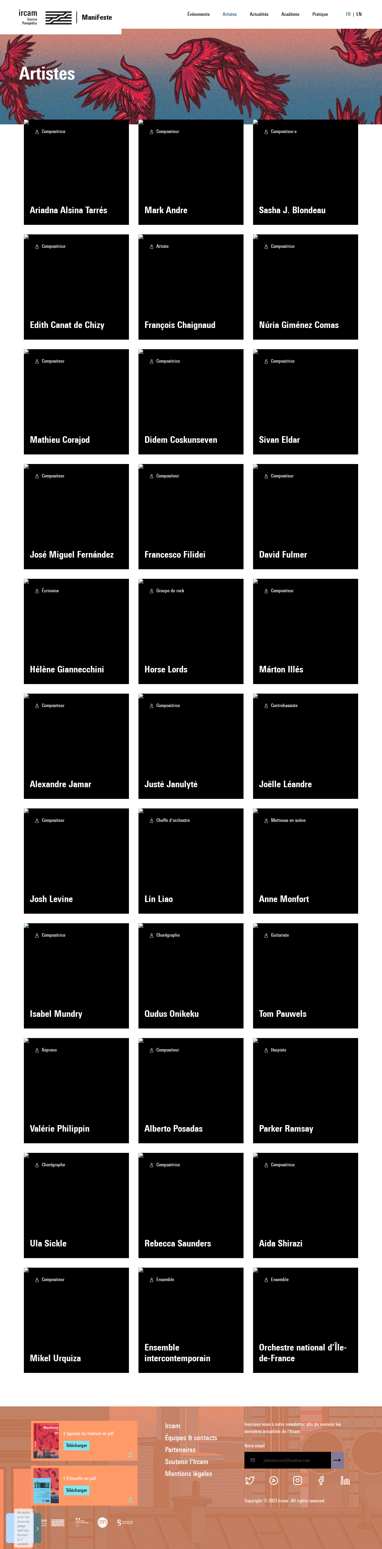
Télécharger (76, 1445)
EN (359, 14)
